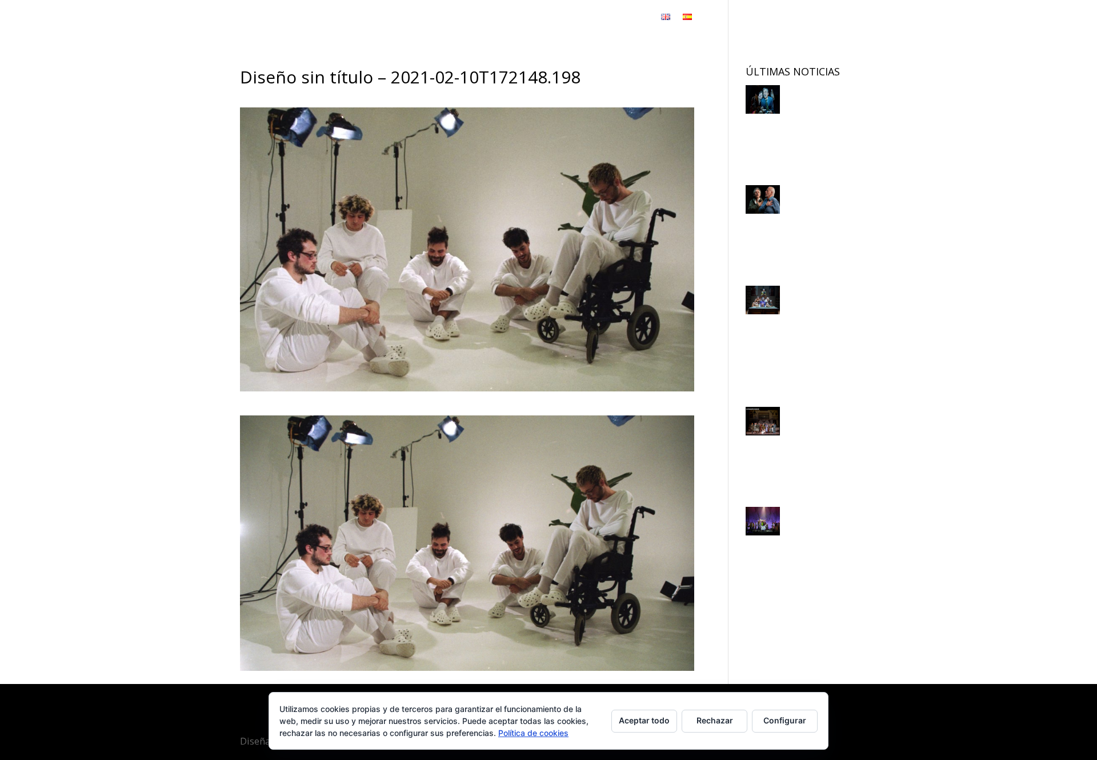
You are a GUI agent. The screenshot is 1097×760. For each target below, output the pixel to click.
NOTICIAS (570, 18)
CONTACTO (625, 18)
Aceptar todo (644, 720)
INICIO (415, 18)
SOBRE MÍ (522, 18)
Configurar (784, 720)
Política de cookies (533, 733)
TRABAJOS (460, 18)
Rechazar (714, 720)
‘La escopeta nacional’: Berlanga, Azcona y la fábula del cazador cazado (794, 338)
